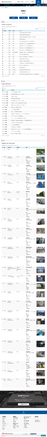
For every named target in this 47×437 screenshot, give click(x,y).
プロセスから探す (15, 417)
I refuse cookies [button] (38, 435)
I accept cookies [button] (43, 435)
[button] (44, 30)
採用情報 (36, 416)
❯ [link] (44, 76)
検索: (36, 28)
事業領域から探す (15, 423)
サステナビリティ (27, 416)
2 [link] (43, 76)
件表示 (5, 28)
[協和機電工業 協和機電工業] (6, 2)
